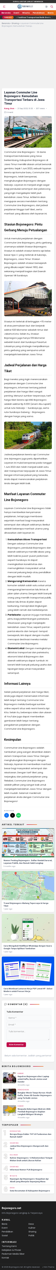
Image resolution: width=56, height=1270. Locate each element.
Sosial (5, 1235)
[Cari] (51, 6)
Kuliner (32, 1227)
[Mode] (46, 6)
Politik (31, 1235)
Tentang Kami (9, 1246)
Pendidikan (39, 12)
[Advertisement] (28, 59)
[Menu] (4, 6)
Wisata (26, 12)
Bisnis (50, 12)
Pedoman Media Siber (13, 1253)
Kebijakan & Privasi (11, 1250)
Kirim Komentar (16, 1044)
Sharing (15, 23)
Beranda (6, 12)
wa (18, 815)
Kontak (5, 1257)
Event (16, 12)
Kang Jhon (9, 108)
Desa (31, 1223)
